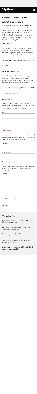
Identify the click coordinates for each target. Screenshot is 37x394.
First (3, 112)
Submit (4, 205)
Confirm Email (6, 152)
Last (3, 121)
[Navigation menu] (34, 10)
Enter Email (5, 144)
